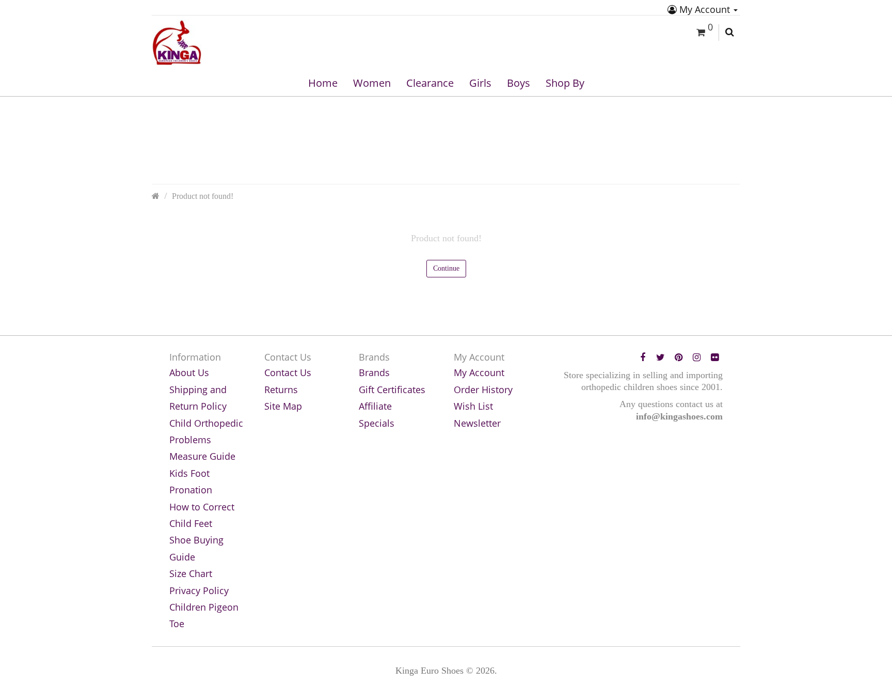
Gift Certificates (392, 389)
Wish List (473, 406)
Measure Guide (202, 456)
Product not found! (202, 196)
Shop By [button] (565, 83)
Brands (374, 372)
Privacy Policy (199, 590)
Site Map (283, 406)
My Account (704, 9)
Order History (483, 389)
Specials (376, 423)
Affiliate (375, 406)
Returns (281, 389)
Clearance (430, 83)
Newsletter (477, 423)
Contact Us (287, 372)
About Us (189, 372)
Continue (446, 268)
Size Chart (190, 573)
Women (372, 83)
